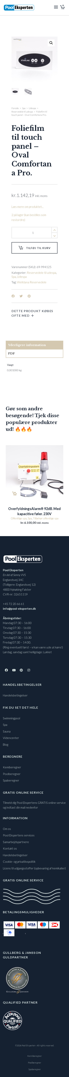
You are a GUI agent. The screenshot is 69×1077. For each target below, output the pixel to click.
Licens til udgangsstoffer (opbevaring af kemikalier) (34, 868)
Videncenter (11, 738)
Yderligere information (27, 345)
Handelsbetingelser (15, 695)
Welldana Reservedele (31, 282)
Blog (5, 744)
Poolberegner (12, 774)
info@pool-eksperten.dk (19, 608)
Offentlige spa (19, 518)
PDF (11, 353)
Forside (15, 108)
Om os (7, 828)
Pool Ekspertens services (18, 835)
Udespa (32, 108)
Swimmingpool (11, 718)
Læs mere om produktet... (28, 206)
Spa (23, 108)
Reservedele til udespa (22, 111)
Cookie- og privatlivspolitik (19, 861)
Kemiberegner (12, 767)
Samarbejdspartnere (16, 842)
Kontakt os (10, 848)
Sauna (7, 731)
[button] (51, 42)
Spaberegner (11, 780)
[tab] (34, 345)
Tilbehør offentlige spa (45, 518)
